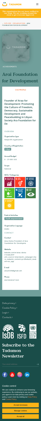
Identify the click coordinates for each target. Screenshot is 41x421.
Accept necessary (20, 405)
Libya (7, 149)
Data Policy (32, 397)
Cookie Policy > (9, 308)
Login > (5, 313)
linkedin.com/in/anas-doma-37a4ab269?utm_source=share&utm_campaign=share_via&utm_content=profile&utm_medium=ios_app (20, 256)
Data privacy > (9, 303)
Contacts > (7, 317)
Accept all (20, 416)
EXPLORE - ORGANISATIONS (14, 23)
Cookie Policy (11, 399)
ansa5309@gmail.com (13, 271)
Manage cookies (20, 411)
